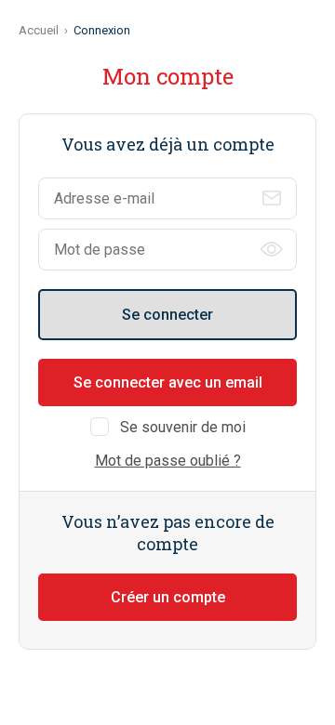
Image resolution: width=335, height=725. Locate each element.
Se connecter (167, 314)
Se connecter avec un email (168, 382)
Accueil (39, 30)
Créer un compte (168, 597)
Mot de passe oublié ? (168, 460)
